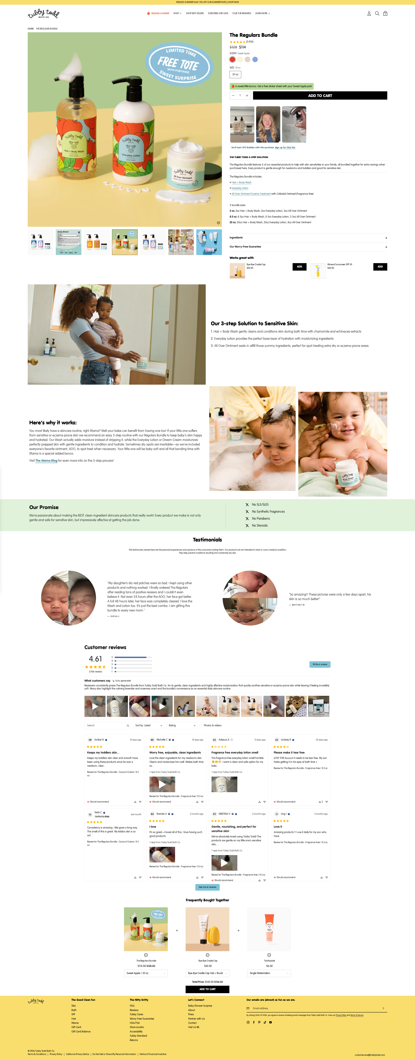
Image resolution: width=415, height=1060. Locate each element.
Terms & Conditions (37, 1054)
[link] (241, 42)
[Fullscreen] (202, 381)
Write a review (320, 664)
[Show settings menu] (194, 381)
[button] (218, 223)
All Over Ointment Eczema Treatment (251, 194)
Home (31, 29)
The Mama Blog (46, 460)
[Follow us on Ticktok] (265, 1022)
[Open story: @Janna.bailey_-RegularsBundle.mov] (268, 124)
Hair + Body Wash (241, 182)
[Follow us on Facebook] (253, 1022)
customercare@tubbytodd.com (370, 1055)
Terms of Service (356, 1015)
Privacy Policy (341, 1015)
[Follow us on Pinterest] (259, 1022)
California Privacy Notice (77, 1054)
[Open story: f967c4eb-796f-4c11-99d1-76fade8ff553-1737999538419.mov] (242, 124)
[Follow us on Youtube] (270, 1022)
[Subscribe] (383, 1008)
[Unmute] (187, 381)
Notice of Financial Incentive (153, 1054)
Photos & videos (212, 725)
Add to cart (320, 96)
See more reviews (207, 887)
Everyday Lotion (240, 188)
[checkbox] (215, 726)
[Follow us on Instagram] (248, 1022)
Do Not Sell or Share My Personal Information (114, 1054)
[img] (121, 681)
